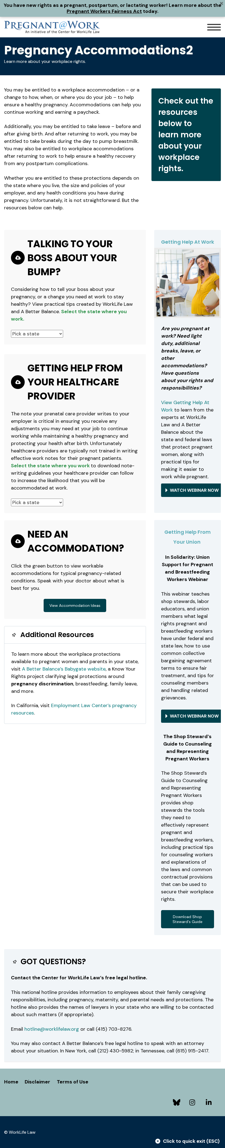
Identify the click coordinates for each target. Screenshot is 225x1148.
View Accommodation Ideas (74, 605)
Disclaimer (37, 1081)
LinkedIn (210, 1102)
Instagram (193, 1102)
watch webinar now (194, 490)
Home (11, 1081)
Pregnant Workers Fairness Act (104, 11)
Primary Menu (214, 27)
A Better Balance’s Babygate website (64, 669)
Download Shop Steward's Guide (188, 919)
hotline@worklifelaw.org (51, 1029)
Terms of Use (72, 1081)
